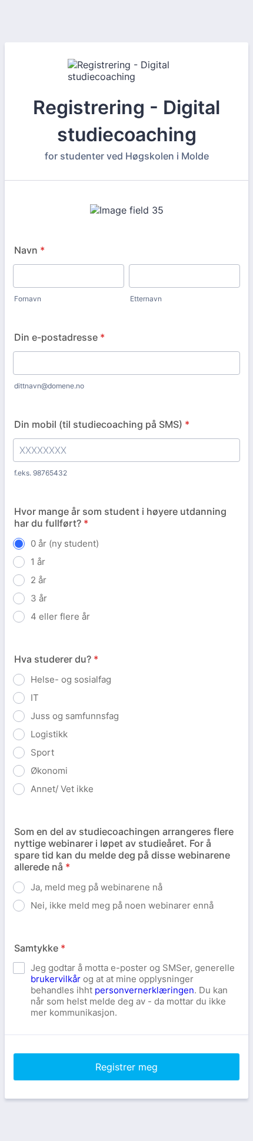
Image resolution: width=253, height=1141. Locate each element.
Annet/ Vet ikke (62, 788)
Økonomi (49, 770)
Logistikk (49, 734)
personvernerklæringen (144, 990)
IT (35, 697)
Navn (29, 250)
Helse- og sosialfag (71, 679)
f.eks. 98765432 (40, 472)
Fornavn (27, 298)
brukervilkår (56, 978)
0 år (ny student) (65, 543)
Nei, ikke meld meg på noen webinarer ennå (122, 905)
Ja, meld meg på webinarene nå (96, 887)
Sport (42, 752)
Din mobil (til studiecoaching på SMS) (101, 424)
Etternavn (146, 298)
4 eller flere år (60, 616)
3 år (39, 598)
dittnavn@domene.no (49, 385)
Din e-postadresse (59, 337)
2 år (38, 580)
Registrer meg (126, 1067)
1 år (38, 561)
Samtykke (39, 948)
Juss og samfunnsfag (75, 715)
